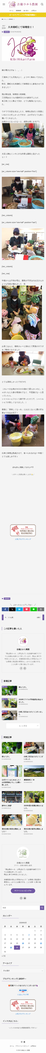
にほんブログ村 (23, 994)
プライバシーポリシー (22, 1046)
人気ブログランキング (23, 539)
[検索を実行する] (42, 908)
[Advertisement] (23, 567)
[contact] (24, 898)
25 (11, 947)
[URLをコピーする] (40, 609)
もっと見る (23, 726)
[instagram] (24, 668)
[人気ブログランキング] (23, 536)
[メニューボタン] (4, 4)
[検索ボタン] (42, 4)
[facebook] (21, 668)
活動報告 (6, 31)
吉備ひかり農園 (23, 649)
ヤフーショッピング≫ (23, 891)
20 (23, 943)
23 (41, 943)
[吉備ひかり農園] (23, 4)
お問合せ (33, 1046)
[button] (5, 609)
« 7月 (4, 956)
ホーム (12, 1046)
